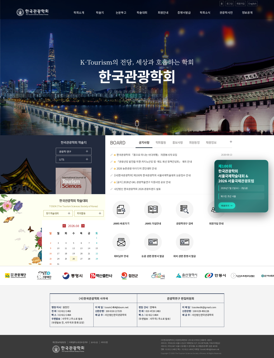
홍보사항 (177, 142)
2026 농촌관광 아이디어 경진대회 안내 (136, 168)
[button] (233, 275)
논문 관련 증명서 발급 (153, 256)
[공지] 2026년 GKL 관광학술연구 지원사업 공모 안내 (143, 182)
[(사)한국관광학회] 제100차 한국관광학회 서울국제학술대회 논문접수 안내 (152, 175)
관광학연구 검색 (184, 223)
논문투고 (121, 12)
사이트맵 (104, 342)
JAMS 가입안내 (153, 223)
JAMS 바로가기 (121, 223)
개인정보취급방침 (59, 342)
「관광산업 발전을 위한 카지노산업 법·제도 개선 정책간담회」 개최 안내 (154, 161)
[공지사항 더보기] (231, 141)
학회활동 (161, 142)
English (252, 3)
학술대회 (142, 12)
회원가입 (241, 3)
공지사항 (144, 142)
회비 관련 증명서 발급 (184, 256)
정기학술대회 (52, 213)
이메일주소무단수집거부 (78, 342)
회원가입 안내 (216, 223)
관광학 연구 (65, 151)
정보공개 (247, 12)
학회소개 (79, 12)
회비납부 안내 (121, 256)
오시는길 (94, 342)
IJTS (61, 159)
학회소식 (205, 12)
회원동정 (194, 142)
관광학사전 (226, 12)
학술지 (100, 12)
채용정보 (211, 142)
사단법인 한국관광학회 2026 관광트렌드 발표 (137, 189)
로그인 (230, 3)
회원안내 (163, 12)
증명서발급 (184, 12)
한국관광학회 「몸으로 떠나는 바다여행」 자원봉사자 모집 (147, 155)
